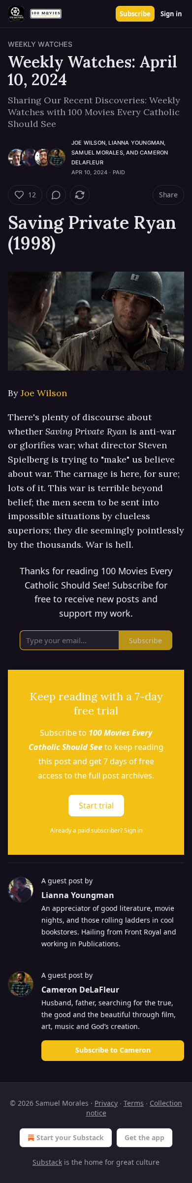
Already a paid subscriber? (96, 830)
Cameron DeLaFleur (80, 989)
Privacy (106, 1103)
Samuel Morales (97, 152)
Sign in (171, 13)
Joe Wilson (88, 142)
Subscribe (135, 13)
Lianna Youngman (136, 142)
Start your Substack (70, 1137)
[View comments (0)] (56, 195)
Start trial (96, 805)
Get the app (144, 1137)
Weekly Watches (40, 44)
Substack (47, 1162)
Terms (134, 1103)
